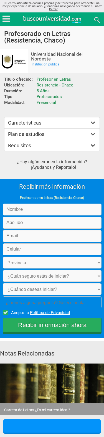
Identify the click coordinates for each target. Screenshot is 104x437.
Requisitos (19, 145)
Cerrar (53, 9)
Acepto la (40, 312)
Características (24, 123)
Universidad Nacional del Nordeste (57, 56)
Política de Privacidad (50, 312)
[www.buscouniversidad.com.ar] (52, 22)
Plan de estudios (26, 134)
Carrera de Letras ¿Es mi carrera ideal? (37, 410)
